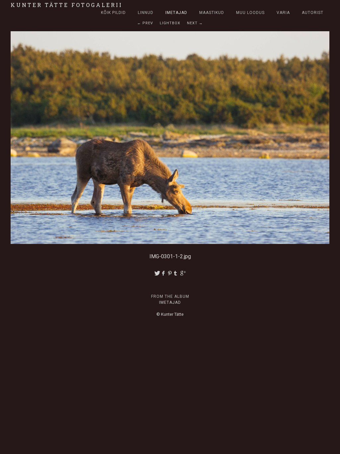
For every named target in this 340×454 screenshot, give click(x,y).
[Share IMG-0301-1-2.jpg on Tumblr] (176, 273)
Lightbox (170, 23)
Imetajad (176, 12)
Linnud (145, 12)
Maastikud (211, 12)
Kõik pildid (113, 12)
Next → (195, 23)
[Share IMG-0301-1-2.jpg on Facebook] (163, 273)
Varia (283, 12)
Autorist (312, 12)
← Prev (145, 23)
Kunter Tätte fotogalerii (67, 4)
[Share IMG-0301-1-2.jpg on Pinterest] (170, 273)
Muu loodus (250, 12)
